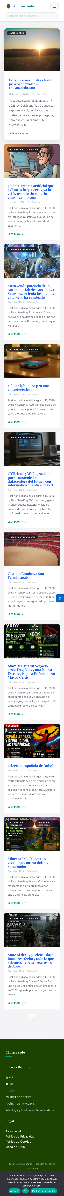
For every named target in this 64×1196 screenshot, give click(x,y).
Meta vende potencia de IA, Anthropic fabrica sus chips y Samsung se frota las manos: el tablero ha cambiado (31, 291)
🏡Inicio (9, 1077)
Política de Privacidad (19, 1136)
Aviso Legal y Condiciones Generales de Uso (30, 1110)
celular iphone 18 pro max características (29, 387)
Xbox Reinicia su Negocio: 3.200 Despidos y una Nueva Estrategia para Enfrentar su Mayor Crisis (31, 671)
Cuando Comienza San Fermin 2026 (26, 575)
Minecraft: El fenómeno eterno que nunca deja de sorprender (28, 862)
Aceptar (14, 1191)
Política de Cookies (18, 1141)
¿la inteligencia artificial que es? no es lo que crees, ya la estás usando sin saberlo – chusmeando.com (31, 191)
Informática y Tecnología (24, 149)
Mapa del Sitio (15, 1147)
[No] (59, 1183)
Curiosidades (16, 33)
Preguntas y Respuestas (22, 249)
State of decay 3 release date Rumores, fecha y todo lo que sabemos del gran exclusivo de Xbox (31, 960)
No (25, 1191)
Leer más (16, 133)
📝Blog (9, 1083)
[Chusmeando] (8, 6)
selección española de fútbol (30, 765)
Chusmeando (24, 6)
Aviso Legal (13, 1131)
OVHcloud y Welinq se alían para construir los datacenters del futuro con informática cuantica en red (30, 479)
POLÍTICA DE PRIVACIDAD (20, 1103)
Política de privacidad (44, 1191)
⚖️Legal (10, 1090)
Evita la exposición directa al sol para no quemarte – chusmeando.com (31, 84)
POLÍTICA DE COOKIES (18, 1097)
